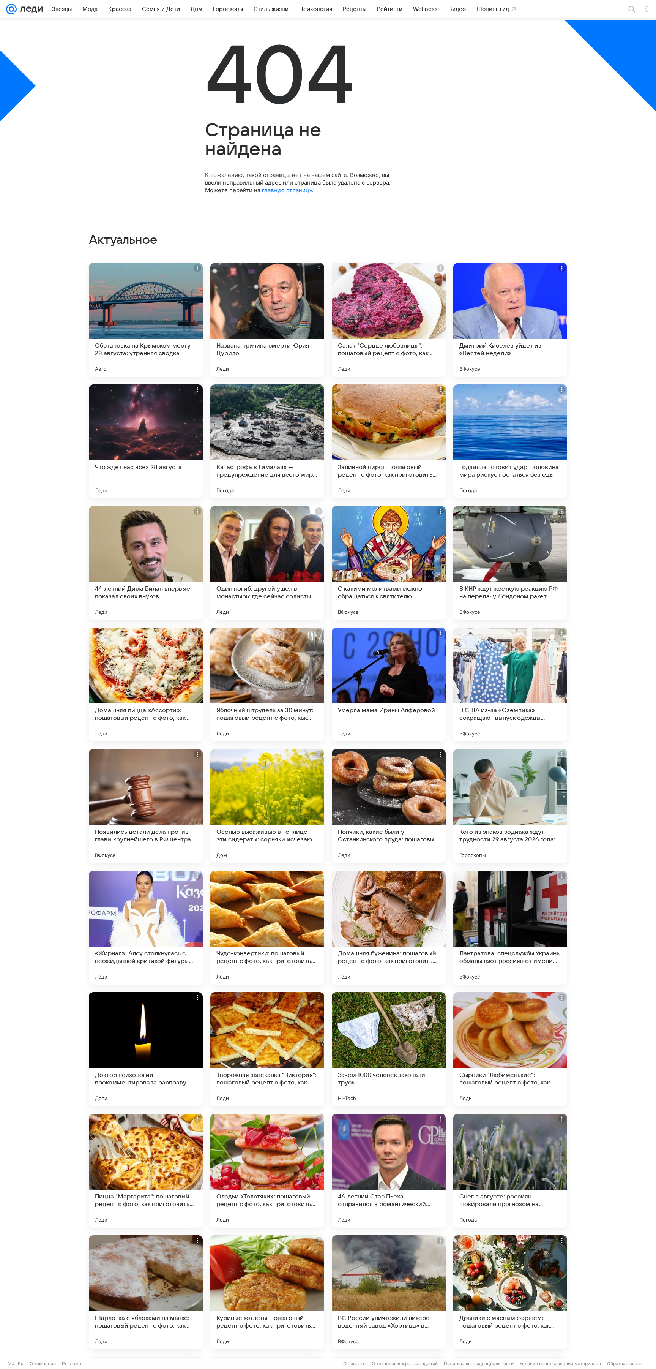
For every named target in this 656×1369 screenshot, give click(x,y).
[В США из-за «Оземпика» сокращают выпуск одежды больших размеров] (510, 684)
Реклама (71, 1363)
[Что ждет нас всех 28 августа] (146, 441)
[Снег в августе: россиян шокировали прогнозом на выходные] (510, 1171)
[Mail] (11, 9)
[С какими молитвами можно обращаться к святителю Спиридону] (389, 563)
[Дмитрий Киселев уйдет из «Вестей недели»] (510, 320)
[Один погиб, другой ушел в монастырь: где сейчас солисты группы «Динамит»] (267, 563)
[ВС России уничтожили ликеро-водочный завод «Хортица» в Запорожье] (389, 1292)
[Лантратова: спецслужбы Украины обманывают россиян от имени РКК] (510, 928)
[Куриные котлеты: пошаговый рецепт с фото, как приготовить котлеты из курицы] (267, 1292)
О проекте (354, 1363)
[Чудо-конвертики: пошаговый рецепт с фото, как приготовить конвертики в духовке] (267, 928)
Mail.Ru (16, 1363)
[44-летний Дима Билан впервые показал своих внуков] (146, 563)
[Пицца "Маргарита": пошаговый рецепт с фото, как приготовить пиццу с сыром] (146, 1171)
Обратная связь (624, 1363)
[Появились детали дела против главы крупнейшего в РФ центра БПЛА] (146, 806)
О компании (43, 1363)
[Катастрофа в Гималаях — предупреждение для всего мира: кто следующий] (267, 441)
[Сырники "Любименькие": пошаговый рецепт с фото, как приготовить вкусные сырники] (510, 1049)
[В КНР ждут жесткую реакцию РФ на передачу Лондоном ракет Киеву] (510, 563)
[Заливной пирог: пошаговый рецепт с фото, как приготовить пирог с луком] (389, 441)
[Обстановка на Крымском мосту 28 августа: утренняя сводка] (146, 320)
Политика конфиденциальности (479, 1363)
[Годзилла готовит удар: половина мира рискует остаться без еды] (510, 441)
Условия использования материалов (560, 1363)
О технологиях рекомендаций (405, 1363)
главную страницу (287, 190)
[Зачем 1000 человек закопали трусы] (389, 1049)
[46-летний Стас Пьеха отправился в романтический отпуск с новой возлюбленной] (389, 1171)
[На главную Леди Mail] (30, 9)
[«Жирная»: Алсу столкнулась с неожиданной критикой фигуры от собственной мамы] (146, 928)
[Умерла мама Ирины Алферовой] (389, 684)
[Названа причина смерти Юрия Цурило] (267, 320)
